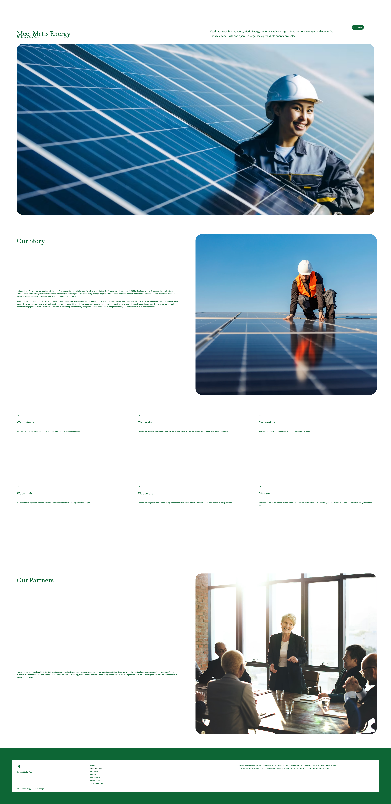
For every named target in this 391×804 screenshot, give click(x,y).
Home (92, 765)
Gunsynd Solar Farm (29, 37)
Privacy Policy (95, 777)
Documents (94, 771)
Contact (93, 774)
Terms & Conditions (97, 783)
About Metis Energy (97, 768)
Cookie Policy (95, 780)
